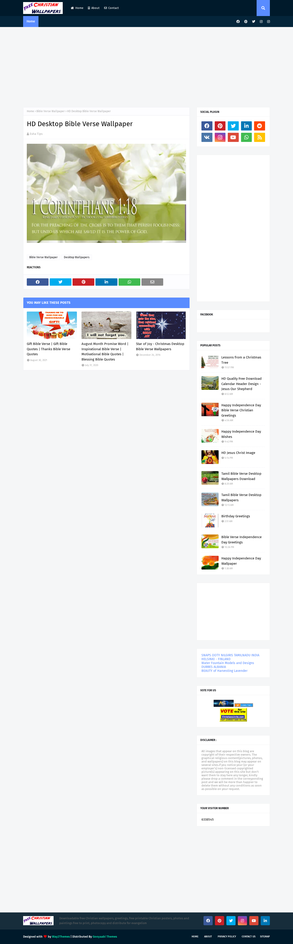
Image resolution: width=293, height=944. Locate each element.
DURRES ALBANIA (213, 667)
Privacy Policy (227, 936)
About (95, 8)
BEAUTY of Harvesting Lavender (224, 671)
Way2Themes (61, 936)
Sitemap (265, 936)
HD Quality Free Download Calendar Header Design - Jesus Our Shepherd (241, 384)
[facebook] (238, 21)
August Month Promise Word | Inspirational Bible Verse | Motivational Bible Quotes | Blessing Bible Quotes (104, 351)
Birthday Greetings (235, 516)
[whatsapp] (246, 137)
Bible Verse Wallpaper (50, 111)
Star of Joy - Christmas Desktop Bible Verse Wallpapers (160, 346)
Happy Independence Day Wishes (241, 434)
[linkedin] (246, 125)
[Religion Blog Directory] (244, 706)
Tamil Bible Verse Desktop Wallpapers (241, 497)
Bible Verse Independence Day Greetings (241, 539)
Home (79, 8)
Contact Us (248, 936)
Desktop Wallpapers (77, 257)
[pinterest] (246, 21)
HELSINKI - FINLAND (216, 659)
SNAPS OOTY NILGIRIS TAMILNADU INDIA (230, 655)
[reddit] (259, 125)
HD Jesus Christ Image (238, 453)
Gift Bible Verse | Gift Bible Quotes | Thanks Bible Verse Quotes (48, 349)
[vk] (206, 137)
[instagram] (261, 21)
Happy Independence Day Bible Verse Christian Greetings (241, 410)
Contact (113, 8)
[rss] (259, 137)
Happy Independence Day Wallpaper (241, 561)
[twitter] (253, 21)
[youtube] (233, 137)
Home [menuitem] (31, 21)
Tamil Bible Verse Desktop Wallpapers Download (241, 476)
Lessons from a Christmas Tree (241, 360)
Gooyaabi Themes (105, 936)
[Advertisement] (146, 66)
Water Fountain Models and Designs (227, 663)
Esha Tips (36, 134)
